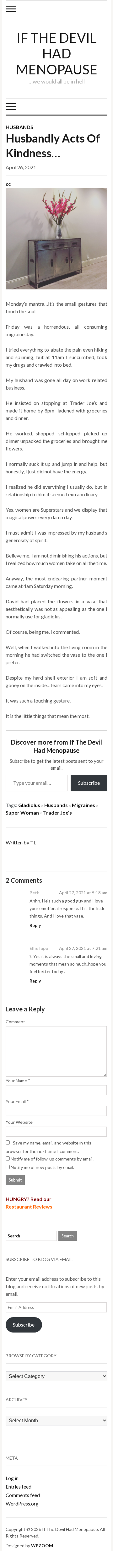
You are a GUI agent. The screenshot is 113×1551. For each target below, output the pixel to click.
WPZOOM (42, 1545)
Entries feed (18, 1486)
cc (8, 184)
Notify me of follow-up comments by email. (52, 1158)
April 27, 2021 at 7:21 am (83, 948)
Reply (35, 925)
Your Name (16, 1080)
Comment (15, 1021)
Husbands (19, 127)
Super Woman (22, 813)
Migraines (83, 805)
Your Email (16, 1101)
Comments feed (23, 1495)
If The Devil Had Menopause (56, 53)
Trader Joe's (57, 813)
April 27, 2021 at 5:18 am (83, 892)
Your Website (19, 1122)
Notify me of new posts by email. (42, 1167)
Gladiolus (29, 805)
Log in (12, 1478)
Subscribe (89, 783)
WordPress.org (22, 1503)
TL (33, 842)
